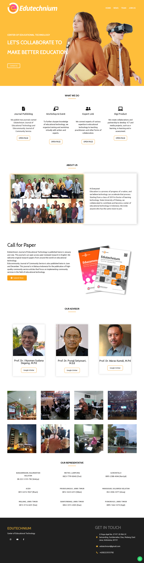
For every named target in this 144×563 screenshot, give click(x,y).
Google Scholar (29, 370)
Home (108, 8)
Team (123, 8)
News (116, 8)
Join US (132, 8)
